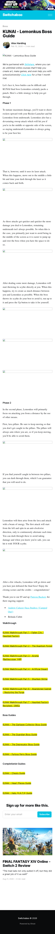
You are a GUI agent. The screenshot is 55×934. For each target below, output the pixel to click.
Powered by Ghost (27, 924)
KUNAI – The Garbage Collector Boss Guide (25, 724)
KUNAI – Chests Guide (14, 773)
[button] (50, 15)
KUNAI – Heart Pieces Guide (17, 783)
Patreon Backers (38, 596)
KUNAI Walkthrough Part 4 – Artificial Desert (25, 669)
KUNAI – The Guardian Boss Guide (20, 734)
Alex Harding (18, 43)
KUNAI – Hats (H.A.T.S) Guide (17, 793)
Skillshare (29, 64)
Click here (26, 74)
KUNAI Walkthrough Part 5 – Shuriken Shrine (25, 679)
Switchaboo (12, 14)
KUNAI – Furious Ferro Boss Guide (20, 754)
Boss (5, 26)
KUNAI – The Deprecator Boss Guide (21, 744)
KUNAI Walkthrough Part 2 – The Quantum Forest (27, 646)
